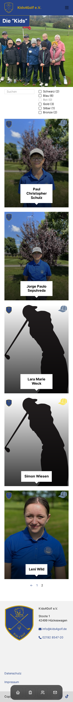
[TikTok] (67, 696)
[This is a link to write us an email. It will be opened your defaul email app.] (55, 692)
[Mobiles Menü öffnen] (67, 7)
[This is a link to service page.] (30, 692)
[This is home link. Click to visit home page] (18, 692)
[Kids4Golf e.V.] (19, 623)
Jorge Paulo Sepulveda (36, 288)
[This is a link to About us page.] (43, 692)
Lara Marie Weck (36, 381)
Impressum (11, 682)
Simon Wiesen (36, 476)
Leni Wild (36, 569)
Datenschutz (12, 673)
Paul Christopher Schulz (36, 193)
